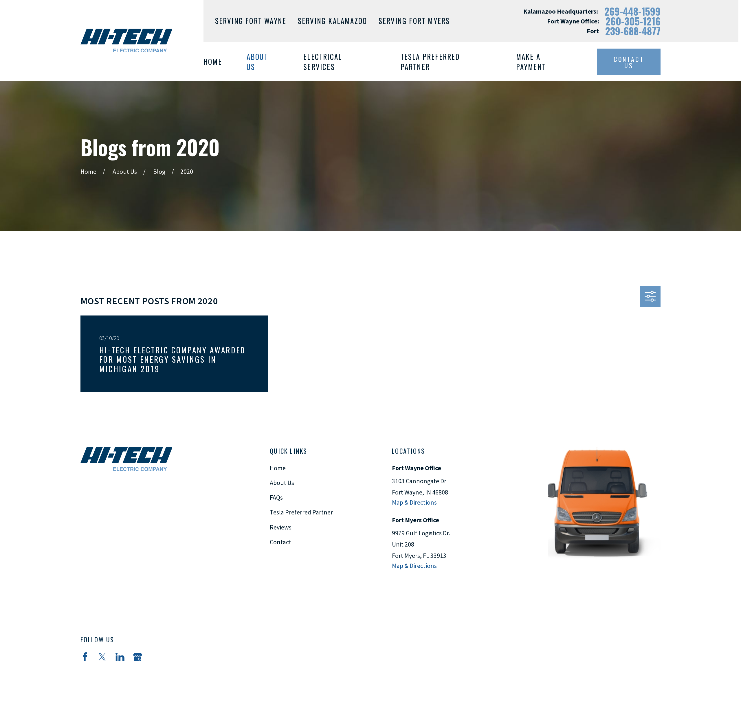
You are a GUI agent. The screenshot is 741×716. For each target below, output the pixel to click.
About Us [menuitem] (257, 61)
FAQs (276, 497)
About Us (282, 483)
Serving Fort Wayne (251, 20)
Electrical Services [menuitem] (322, 61)
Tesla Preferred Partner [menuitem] (430, 61)
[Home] (126, 40)
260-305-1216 (633, 21)
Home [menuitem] (212, 61)
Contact (280, 542)
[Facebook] (84, 656)
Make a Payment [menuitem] (531, 61)
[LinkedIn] (119, 656)
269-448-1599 (632, 11)
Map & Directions (414, 502)
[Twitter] (102, 656)
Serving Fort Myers (414, 20)
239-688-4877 (633, 31)
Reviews (280, 527)
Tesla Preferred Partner (301, 512)
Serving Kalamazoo (332, 20)
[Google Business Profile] (137, 656)
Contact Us (629, 62)
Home (278, 468)
